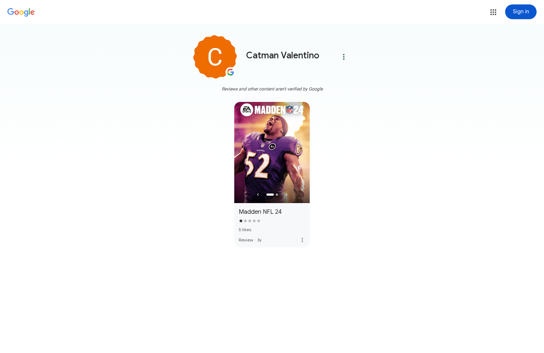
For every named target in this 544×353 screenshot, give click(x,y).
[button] (493, 12)
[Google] (21, 12)
